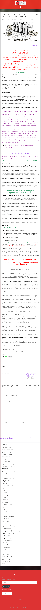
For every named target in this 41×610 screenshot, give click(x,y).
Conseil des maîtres (7, 454)
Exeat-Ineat (7, 530)
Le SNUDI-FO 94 (6, 502)
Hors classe (7, 538)
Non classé (5, 521)
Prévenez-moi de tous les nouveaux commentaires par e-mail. (17, 427)
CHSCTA (5, 488)
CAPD (5, 480)
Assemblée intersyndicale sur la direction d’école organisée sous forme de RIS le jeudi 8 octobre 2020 (11, 387)
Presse (4, 544)
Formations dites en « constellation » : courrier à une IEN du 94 (19, 369)
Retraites (5, 551)
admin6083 (14, 19)
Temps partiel (7, 540)
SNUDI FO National (7, 556)
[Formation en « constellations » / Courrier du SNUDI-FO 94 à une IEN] (20, 31)
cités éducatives (6, 452)
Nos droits (20, 19)
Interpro (5, 497)
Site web (22, 422)
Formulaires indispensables (8, 471)
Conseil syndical (7, 507)
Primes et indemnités (8, 533)
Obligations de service (27, 19)
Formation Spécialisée (7, 469)
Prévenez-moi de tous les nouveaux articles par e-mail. (15, 430)
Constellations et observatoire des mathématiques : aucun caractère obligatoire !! (6, 369)
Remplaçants (5, 549)
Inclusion (5, 476)
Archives (20, 599)
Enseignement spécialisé (8, 466)
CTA (5, 492)
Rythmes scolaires (6, 552)
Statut (4, 557)
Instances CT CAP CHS (7, 478)
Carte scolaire (8, 485)
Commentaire (7, 401)
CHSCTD (6, 490)
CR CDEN (7, 487)
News (4, 520)
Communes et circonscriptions (10, 506)
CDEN (5, 483)
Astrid (24, 607)
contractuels (5, 456)
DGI (4, 459)
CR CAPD (7, 481)
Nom (5, 417)
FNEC (5, 499)
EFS (4, 463)
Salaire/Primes (6, 554)
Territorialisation (6, 561)
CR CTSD (7, 495)
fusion (4, 473)
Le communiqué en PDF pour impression (31, 43)
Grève (4, 475)
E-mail (5, 422)
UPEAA (4, 563)
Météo (4, 513)
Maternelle (5, 511)
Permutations (7, 528)
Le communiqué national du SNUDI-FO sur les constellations (27, 48)
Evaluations (5, 468)
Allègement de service (7, 447)
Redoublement (6, 547)
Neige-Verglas (6, 518)
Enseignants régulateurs (8, 464)
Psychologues (6, 545)
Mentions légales (20, 596)
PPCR (32, 19)
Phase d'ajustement (8, 516)
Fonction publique (8, 500)
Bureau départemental (8, 504)
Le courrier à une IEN (34, 45)
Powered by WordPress (14, 607)
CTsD (5, 494)
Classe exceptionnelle (9, 537)
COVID (4, 457)
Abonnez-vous (6, 586)
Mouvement (5, 514)
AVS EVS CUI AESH (6, 449)
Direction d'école (6, 461)
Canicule (5, 450)
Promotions (6, 535)
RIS (5, 509)
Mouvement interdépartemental (13, 531)
